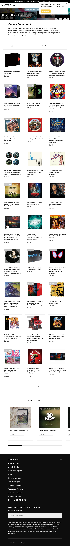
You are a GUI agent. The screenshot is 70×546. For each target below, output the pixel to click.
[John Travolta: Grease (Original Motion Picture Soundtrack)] (12, 125)
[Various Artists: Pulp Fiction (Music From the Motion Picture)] (57, 222)
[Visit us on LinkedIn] (14, 500)
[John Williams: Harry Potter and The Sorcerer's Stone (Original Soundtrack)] (57, 323)
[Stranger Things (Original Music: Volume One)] (35, 190)
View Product (17, 437)
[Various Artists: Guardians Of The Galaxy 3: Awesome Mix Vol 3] (12, 91)
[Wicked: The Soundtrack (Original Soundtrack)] (35, 91)
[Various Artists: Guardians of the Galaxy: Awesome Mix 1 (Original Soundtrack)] (57, 60)
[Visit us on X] (22, 500)
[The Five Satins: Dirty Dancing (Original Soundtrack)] (57, 159)
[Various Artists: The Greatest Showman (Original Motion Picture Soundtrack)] (57, 125)
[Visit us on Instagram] (9, 500)
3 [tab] (41, 445)
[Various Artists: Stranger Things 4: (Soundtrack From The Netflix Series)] (57, 356)
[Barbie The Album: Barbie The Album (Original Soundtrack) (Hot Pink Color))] (12, 356)
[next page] (38, 387)
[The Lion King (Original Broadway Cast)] (57, 289)
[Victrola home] (8, 5)
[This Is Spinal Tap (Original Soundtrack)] (12, 60)
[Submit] (60, 515)
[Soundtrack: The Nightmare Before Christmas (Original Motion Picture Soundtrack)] (12, 159)
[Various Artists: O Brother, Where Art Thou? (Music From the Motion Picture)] (12, 190)
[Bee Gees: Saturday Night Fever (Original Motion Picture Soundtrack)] (35, 60)
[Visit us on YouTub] (17, 500)
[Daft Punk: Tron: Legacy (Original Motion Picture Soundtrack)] (35, 256)
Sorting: (44, 45)
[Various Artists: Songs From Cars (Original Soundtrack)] (35, 125)
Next (35, 443)
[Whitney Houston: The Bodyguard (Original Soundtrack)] (57, 190)
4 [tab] (55, 445)
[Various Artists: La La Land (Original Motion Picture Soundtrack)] (35, 159)
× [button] (66, 3)
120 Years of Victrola (26, 1)
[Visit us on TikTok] (20, 500)
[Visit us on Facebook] (12, 500)
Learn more (45, 11)
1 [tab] (15, 445)
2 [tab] (28, 445)
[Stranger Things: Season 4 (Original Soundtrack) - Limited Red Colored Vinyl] (35, 289)
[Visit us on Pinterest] (25, 500)
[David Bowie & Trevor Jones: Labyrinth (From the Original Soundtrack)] (12, 323)
